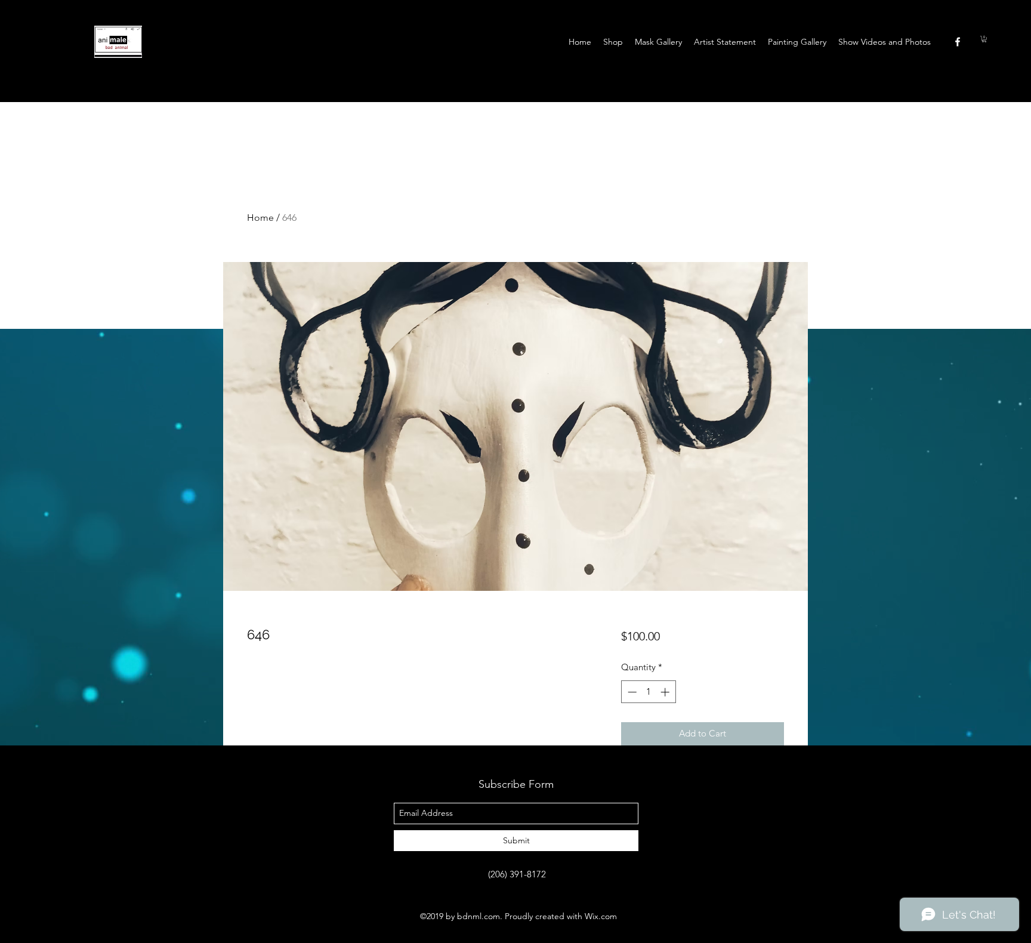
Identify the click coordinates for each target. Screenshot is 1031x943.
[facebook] (958, 42)
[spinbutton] (648, 692)
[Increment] (666, 692)
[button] (984, 39)
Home (260, 217)
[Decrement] (631, 692)
